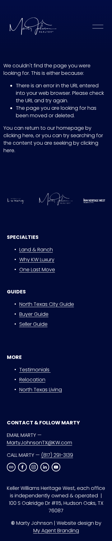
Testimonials (35, 369)
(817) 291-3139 (57, 455)
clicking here (18, 135)
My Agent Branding (56, 530)
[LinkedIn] (44, 467)
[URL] (11, 467)
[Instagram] (33, 467)
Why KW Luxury (36, 259)
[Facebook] (22, 467)
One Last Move (37, 269)
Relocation (32, 379)
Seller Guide (33, 324)
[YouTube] (56, 467)
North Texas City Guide (46, 304)
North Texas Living (40, 389)
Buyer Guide (34, 314)
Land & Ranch (36, 249)
